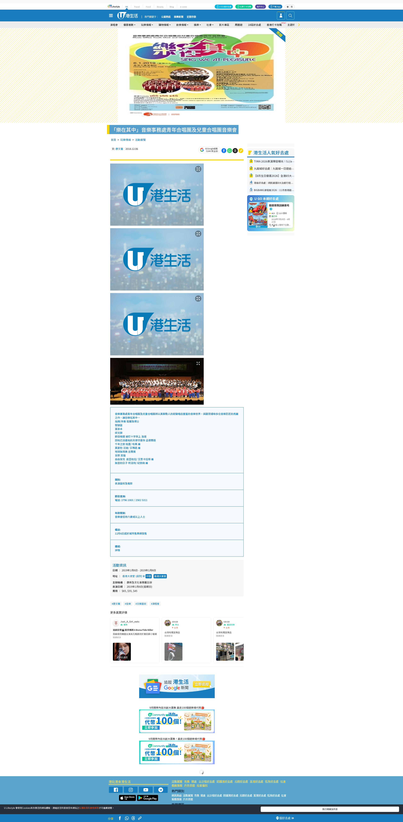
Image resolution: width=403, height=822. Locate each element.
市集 (187, 781)
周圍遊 (238, 25)
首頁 (113, 140)
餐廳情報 (177, 785)
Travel (137, 6)
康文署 (119, 149)
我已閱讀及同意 (330, 809)
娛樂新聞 (178, 17)
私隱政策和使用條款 (89, 807)
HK (126, 6)
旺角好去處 (271, 781)
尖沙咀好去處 (207, 781)
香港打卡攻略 (274, 25)
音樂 (128, 603)
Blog (172, 6)
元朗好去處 (241, 781)
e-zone (183, 6)
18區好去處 (254, 25)
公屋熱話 (166, 17)
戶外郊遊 (189, 785)
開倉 (194, 781)
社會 (283, 781)
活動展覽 (140, 140)
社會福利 (202, 785)
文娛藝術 (141, 603)
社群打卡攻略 (245, 6)
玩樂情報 (125, 140)
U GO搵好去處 (225, 6)
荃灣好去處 (256, 781)
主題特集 (292, 25)
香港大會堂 (160, 576)
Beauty (160, 6)
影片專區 (224, 25)
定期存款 (191, 17)
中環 (148, 576)
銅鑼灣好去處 (225, 781)
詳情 (117, 550)
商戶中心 (260, 6)
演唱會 (114, 25)
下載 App (277, 6)
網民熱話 (177, 795)
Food (148, 6)
